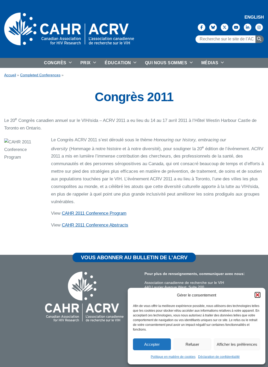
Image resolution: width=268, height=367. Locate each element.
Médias (210, 63)
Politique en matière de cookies (173, 357)
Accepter (152, 344)
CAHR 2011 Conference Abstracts (95, 225)
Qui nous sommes (166, 63)
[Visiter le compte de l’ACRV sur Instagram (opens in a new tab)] (259, 27)
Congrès (56, 63)
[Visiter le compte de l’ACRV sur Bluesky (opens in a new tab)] (213, 27)
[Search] (259, 39)
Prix (86, 63)
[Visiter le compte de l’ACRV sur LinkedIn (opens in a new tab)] (247, 27)
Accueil (10, 75)
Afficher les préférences (237, 344)
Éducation (118, 63)
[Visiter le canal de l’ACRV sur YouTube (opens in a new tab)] (236, 27)
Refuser (192, 344)
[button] (257, 295)
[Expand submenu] (70, 63)
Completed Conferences (40, 75)
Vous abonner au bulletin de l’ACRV (134, 257)
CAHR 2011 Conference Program (94, 213)
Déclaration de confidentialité (219, 357)
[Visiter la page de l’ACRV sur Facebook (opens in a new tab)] (201, 27)
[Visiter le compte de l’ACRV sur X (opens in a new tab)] (224, 27)
